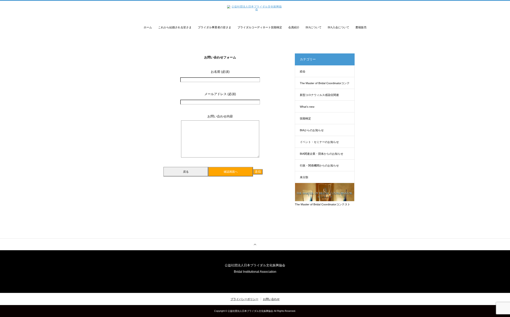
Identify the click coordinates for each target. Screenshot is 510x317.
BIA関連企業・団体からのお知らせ (321, 153)
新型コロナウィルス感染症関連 (319, 94)
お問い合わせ (271, 299)
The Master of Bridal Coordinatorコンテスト (325, 85)
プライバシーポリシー (244, 299)
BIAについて (314, 27)
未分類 (304, 177)
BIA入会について (338, 27)
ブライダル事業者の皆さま (214, 27)
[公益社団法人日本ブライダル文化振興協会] (255, 10)
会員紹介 (293, 27)
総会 (302, 71)
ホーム (148, 27)
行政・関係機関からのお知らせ (319, 165)
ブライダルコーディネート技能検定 (259, 27)
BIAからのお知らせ (312, 130)
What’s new (307, 106)
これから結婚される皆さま (175, 27)
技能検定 (305, 118)
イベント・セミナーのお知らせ (319, 142)
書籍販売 (361, 27)
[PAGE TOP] (255, 244)
